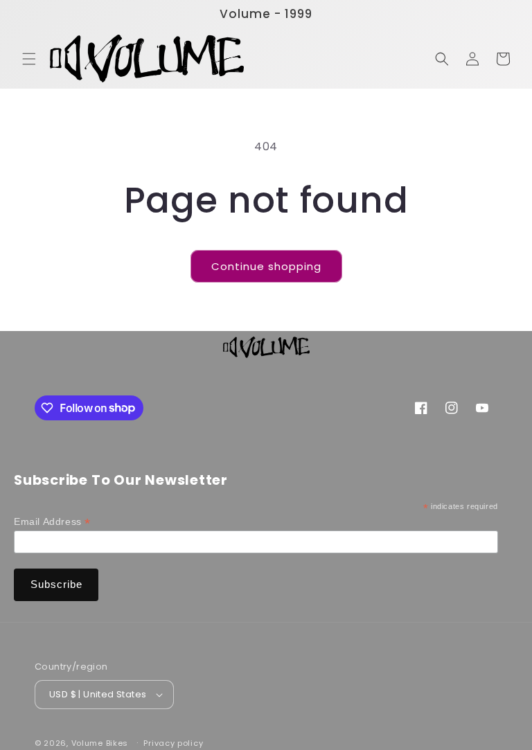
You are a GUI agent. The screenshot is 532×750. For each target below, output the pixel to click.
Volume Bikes (99, 743)
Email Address (52, 521)
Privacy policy (173, 743)
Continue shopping (266, 266)
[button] (29, 59)
